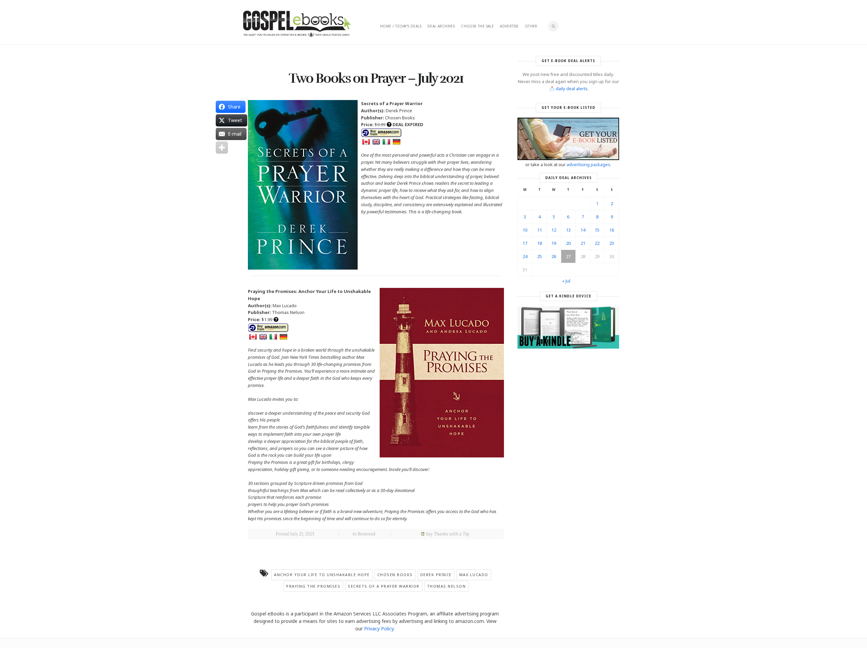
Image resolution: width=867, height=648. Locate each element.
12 (553, 230)
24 (525, 256)
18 (539, 243)
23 (611, 243)
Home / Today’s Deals (400, 26)
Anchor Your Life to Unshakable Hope (322, 574)
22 (597, 243)
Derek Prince (436, 574)
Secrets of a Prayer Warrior (384, 586)
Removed (366, 534)
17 (525, 243)
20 (568, 243)
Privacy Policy (379, 628)
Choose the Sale (477, 26)
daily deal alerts (572, 88)
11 (539, 230)
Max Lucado (473, 574)
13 (568, 230)
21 (582, 243)
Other (531, 26)
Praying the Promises (313, 586)
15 (597, 230)
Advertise (509, 26)
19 (553, 243)
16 (611, 230)
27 (568, 256)
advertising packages (588, 164)
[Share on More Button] (222, 147)
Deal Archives (441, 26)
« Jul (566, 281)
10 (525, 230)
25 (539, 256)
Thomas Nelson (446, 586)
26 (553, 256)
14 (582, 230)
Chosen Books (395, 574)
